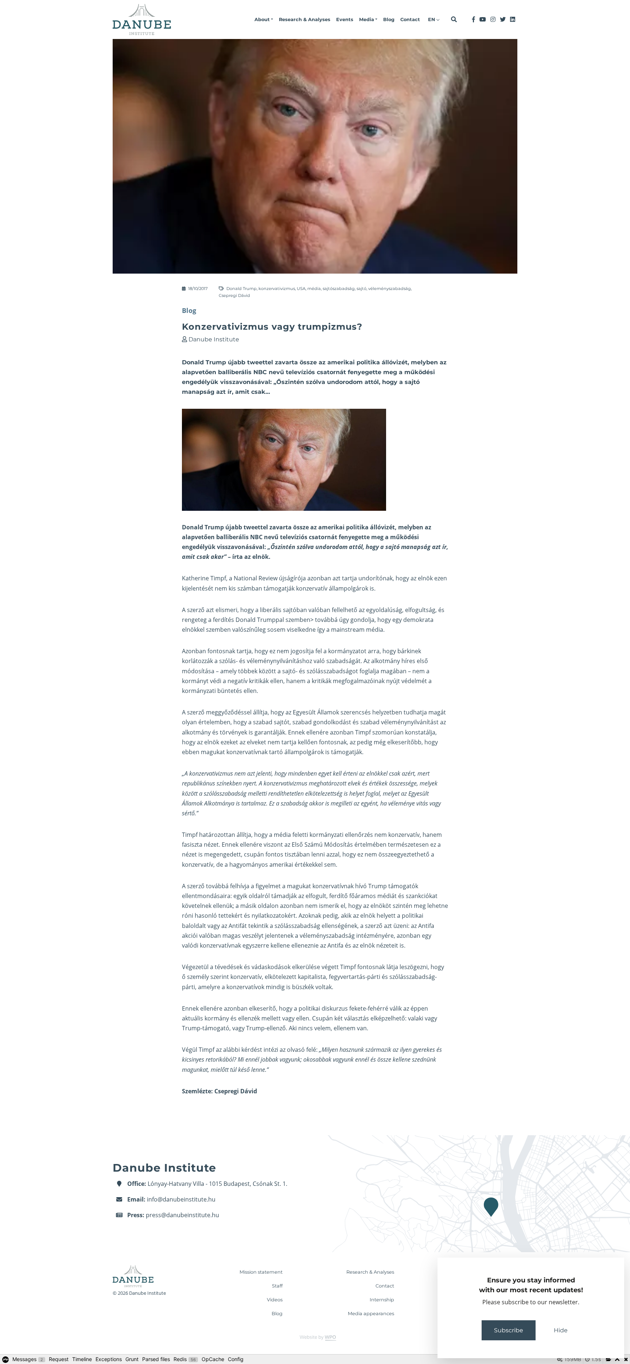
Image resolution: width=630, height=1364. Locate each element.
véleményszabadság (389, 288)
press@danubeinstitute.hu (182, 1215)
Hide (561, 1330)
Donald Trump (241, 288)
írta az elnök (250, 557)
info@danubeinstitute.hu (181, 1199)
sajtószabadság (339, 288)
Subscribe (508, 1330)
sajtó (361, 288)
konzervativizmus (276, 288)
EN (432, 19)
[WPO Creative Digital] (315, 1337)
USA (301, 288)
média (314, 288)
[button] (264, 20)
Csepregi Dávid (234, 295)
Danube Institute (213, 339)
